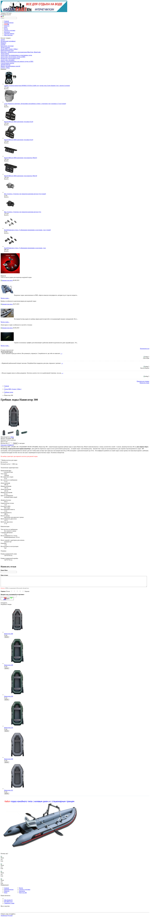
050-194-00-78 (8, 900)
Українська (4, 915)
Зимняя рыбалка (5, 64)
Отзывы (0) (10, 445)
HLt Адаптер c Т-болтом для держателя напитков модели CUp (22, 212)
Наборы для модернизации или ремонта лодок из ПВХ (17, 61)
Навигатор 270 (8, 727)
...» (61, 353)
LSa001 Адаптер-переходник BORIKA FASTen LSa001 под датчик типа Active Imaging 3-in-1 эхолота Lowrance (37, 85)
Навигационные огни (7, 50)
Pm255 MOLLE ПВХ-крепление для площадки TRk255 (20, 157)
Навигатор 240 (8, 696)
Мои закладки (8, 35)
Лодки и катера (5, 47)
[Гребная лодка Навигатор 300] (14, 428)
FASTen (3, 44)
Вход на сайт (23, 892)
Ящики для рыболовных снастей (10, 66)
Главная (6, 21)
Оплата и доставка (9, 30)
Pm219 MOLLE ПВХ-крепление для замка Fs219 (18, 139)
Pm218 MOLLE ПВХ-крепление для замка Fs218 (18, 121)
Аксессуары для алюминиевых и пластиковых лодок (16, 55)
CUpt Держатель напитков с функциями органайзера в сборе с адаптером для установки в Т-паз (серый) (35, 103)
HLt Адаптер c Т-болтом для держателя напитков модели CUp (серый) (25, 194)
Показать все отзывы (143, 381)
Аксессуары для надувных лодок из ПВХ (13, 57)
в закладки (21, 443)
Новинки (3, 42)
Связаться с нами (9, 903)
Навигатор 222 (8, 790)
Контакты (7, 32)
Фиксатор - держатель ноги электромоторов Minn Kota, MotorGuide (21, 52)
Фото (5, 27)
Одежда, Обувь (5, 67)
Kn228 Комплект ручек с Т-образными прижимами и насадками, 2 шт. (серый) (27, 230)
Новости (6, 25)
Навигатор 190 (8, 759)
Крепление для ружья (7, 46)
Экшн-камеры (5, 53)
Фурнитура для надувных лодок (10, 58)
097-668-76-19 (8, 901)
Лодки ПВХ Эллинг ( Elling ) (9, 49)
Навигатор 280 (8, 633)
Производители (8, 22)
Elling (12, 437)
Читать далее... (5, 298)
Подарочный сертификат (8, 41)
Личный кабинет (9, 33)
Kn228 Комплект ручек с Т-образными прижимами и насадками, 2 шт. (25, 248)
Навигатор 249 (8, 665)
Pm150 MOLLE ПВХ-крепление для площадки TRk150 (20, 176)
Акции (3, 39)
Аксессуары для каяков (7, 60)
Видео (6, 29)
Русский (10, 915)
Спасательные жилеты (7, 63)
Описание (4, 445)
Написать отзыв (144, 383)
